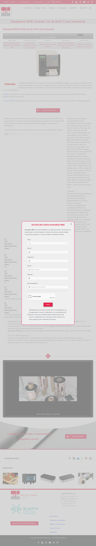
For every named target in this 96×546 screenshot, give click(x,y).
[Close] (71, 224)
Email (29, 266)
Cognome (30, 257)
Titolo (29, 239)
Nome (29, 248)
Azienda (30, 274)
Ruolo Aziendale (32, 283)
